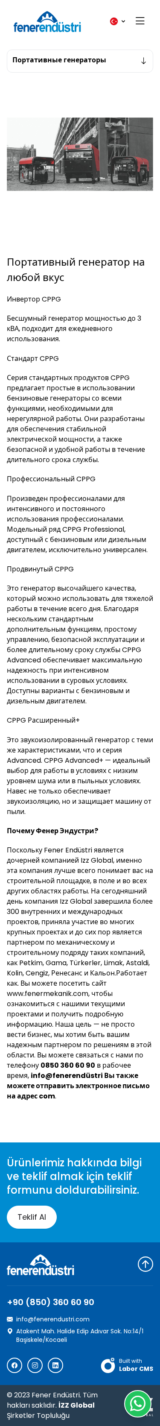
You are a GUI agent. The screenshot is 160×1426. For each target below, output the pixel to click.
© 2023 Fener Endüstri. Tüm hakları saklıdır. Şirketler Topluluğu (52, 1405)
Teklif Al (31, 1217)
